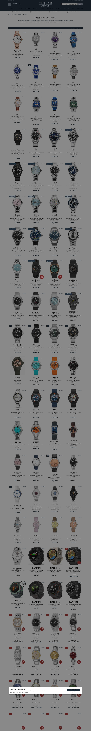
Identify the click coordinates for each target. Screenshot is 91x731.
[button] (74, 692)
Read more (26, 692)
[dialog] (45, 690)
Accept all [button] (73, 689)
